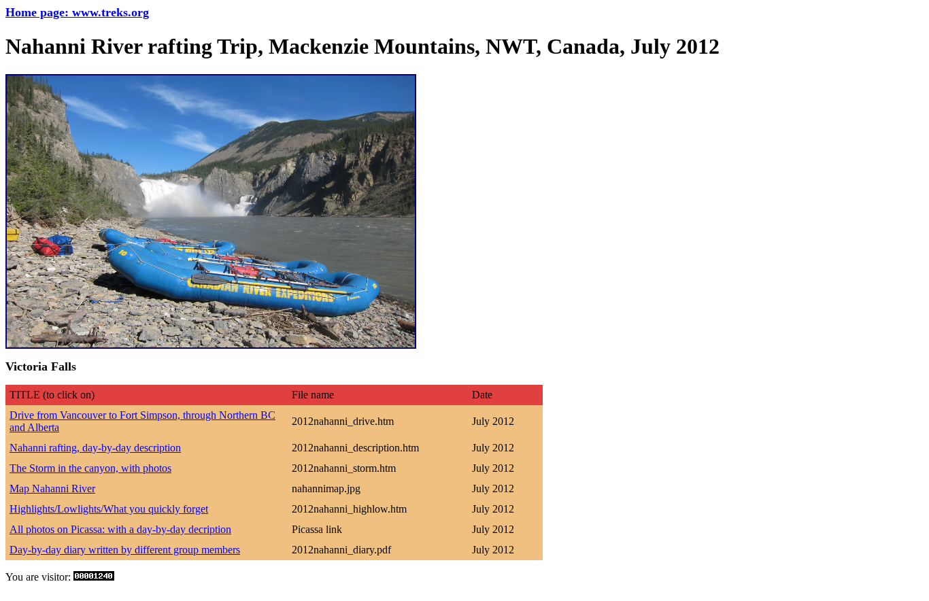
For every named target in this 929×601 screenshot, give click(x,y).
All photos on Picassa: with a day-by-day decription (120, 529)
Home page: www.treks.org (77, 12)
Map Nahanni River (52, 488)
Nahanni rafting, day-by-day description (95, 447)
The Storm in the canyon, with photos (90, 468)
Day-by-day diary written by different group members (125, 549)
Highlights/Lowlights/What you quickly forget (109, 509)
